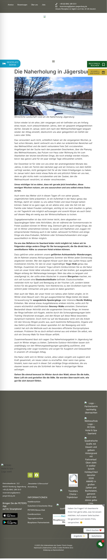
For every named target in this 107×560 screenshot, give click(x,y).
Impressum (38, 548)
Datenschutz (47, 548)
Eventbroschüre (34, 514)
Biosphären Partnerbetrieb (38, 522)
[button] (53, 61)
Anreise (11, 5)
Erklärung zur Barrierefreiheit (53, 550)
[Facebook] (36, 475)
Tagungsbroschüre (35, 518)
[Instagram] (30, 475)
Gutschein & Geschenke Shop (40, 506)
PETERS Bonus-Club (36, 510)
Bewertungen (22, 5)
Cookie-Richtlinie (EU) (65, 548)
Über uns (34, 5)
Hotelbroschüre (34, 502)
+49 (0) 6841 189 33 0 (12, 490)
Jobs (44, 5)
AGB (54, 548)
